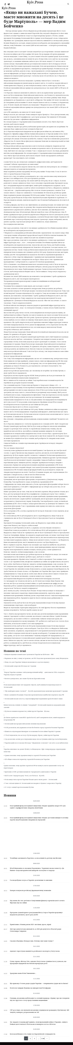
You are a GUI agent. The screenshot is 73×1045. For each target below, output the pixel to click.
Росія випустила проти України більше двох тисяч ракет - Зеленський (31, 779)
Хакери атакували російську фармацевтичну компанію (30, 890)
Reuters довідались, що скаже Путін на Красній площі (25, 678)
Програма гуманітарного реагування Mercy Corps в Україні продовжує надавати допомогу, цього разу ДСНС (36, 914)
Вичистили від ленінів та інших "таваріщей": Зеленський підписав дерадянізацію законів (34, 706)
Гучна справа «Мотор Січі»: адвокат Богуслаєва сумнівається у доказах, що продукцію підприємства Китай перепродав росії (38, 962)
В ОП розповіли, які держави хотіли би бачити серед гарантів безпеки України (34, 727)
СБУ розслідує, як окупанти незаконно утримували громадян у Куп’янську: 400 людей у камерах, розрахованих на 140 (39, 1011)
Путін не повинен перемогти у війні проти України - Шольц (27, 711)
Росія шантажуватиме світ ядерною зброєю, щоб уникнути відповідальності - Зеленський (33, 686)
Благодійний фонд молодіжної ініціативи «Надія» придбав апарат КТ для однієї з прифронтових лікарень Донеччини (37, 807)
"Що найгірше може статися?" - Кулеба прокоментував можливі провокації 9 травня (36, 691)
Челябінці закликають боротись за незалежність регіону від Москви (35, 858)
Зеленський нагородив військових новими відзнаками (25, 724)
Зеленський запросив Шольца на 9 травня (20, 666)
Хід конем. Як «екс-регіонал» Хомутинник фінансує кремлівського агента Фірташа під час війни (37, 902)
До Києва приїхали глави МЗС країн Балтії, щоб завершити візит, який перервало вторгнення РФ (34, 718)
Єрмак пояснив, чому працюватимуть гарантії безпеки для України (30, 755)
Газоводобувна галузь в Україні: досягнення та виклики (31, 880)
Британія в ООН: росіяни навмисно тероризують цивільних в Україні (30, 772)
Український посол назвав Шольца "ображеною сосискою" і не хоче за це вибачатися (36, 743)
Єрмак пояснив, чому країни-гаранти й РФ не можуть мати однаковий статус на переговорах (34, 767)
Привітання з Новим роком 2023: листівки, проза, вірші (30, 924)
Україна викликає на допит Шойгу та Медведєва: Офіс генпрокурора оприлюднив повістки (35, 750)
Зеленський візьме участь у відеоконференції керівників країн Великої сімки (33, 699)
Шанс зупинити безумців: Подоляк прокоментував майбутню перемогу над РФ (34, 695)
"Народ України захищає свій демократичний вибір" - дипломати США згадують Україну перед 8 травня (34, 673)
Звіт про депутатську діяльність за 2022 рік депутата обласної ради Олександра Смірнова (35, 930)
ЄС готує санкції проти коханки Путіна (19, 787)
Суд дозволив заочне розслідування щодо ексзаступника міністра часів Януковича (36, 739)
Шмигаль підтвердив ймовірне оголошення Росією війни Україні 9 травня (32, 731)
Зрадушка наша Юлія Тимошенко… (23, 973)
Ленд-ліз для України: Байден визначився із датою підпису (27, 662)
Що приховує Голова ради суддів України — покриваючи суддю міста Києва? (39, 983)
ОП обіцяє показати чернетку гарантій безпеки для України (27, 759)
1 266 (42, 1038)
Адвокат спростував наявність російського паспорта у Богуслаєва (35, 951)
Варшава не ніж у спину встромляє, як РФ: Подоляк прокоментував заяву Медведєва (36, 658)
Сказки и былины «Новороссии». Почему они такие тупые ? (32, 941)
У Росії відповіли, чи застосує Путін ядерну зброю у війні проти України (32, 735)
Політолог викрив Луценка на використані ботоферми (30, 988)
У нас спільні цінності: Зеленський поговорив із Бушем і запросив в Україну (33, 783)
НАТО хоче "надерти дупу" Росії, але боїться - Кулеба (24, 775)
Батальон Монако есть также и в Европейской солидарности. (32, 1034)
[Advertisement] (36, 836)
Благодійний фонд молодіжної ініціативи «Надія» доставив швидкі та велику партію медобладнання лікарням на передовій (39, 819)
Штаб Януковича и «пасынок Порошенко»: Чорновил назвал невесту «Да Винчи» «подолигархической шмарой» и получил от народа (37, 869)
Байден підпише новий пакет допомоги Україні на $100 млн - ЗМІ (29, 654)
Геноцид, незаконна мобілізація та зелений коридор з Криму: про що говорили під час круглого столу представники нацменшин (39, 999)
